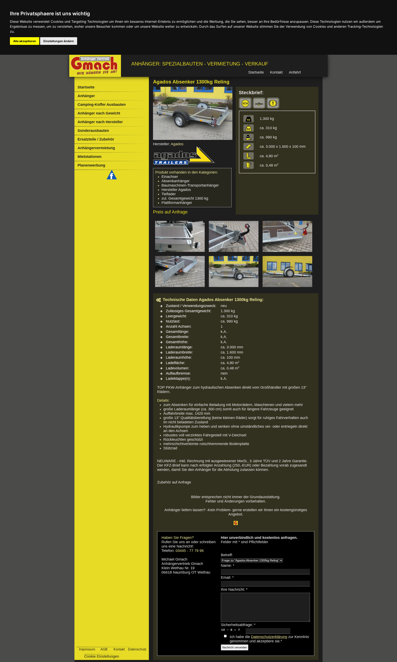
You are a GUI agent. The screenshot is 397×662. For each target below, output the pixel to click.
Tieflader (168, 194)
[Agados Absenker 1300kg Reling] (192, 139)
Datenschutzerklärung (269, 637)
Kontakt (276, 72)
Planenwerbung (91, 165)
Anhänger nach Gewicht (99, 113)
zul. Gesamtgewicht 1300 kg (184, 198)
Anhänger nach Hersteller (100, 122)
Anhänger (86, 96)
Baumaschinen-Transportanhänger (190, 185)
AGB (104, 649)
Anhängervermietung (96, 148)
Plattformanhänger (176, 203)
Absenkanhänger (175, 181)
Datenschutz (137, 649)
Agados (177, 144)
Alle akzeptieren (24, 41)
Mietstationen (90, 157)
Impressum (87, 649)
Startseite (256, 72)
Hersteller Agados (176, 190)
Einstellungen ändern (58, 41)
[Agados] (184, 165)
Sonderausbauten (93, 131)
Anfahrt (295, 72)
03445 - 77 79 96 (190, 551)
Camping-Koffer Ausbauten (102, 104)
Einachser (169, 177)
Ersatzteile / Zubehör (96, 139)
